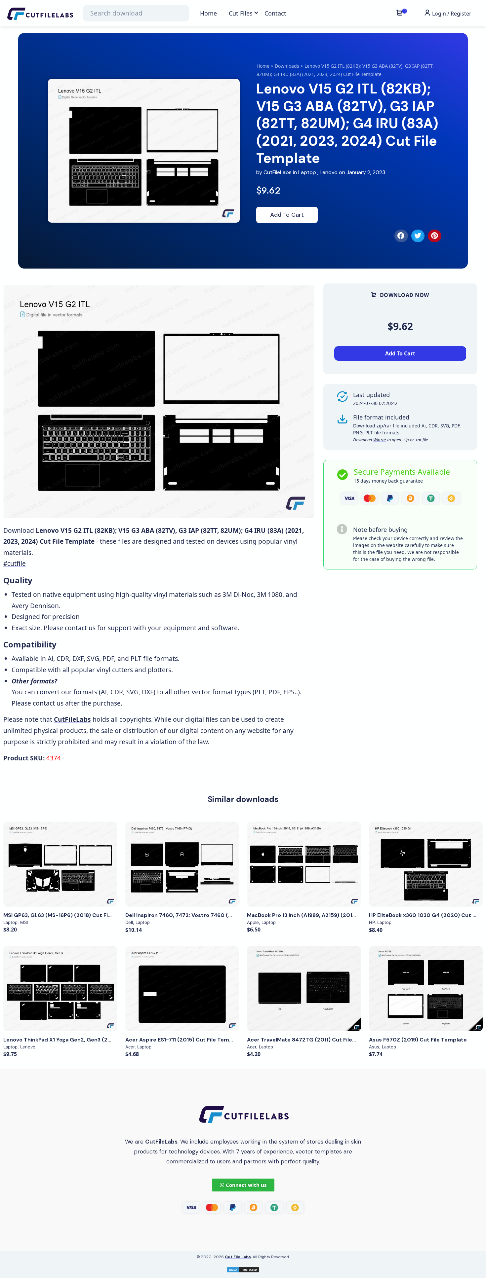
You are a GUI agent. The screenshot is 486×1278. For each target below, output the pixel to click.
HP (372, 922)
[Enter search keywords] (136, 13)
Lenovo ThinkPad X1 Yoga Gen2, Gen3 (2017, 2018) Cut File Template (92, 1039)
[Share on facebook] (401, 236)
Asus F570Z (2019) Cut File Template (418, 1039)
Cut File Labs (238, 1257)
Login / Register (451, 13)
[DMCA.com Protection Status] (243, 1268)
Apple (253, 922)
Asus (374, 1046)
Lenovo (329, 172)
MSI (24, 922)
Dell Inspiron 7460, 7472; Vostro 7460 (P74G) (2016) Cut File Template (218, 915)
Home (263, 66)
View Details (60, 864)
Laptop (307, 172)
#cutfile (14, 563)
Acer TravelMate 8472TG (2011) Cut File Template (313, 1039)
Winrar (379, 440)
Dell (129, 922)
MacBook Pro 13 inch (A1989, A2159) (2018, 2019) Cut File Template (334, 915)
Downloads (287, 66)
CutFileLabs (278, 172)
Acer (130, 1046)
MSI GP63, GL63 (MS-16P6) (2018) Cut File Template (71, 915)
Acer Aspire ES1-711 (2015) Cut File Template (184, 1039)
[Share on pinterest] (434, 236)
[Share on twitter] (418, 236)
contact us (80, 627)
